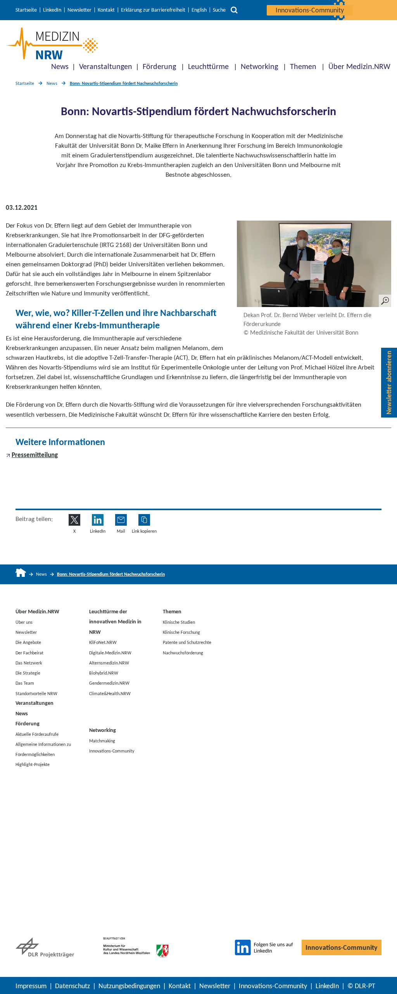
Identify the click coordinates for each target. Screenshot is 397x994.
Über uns (24, 622)
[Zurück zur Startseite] (52, 43)
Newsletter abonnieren (389, 382)
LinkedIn (52, 10)
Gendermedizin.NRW (109, 683)
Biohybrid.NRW (103, 673)
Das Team (25, 683)
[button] (144, 520)
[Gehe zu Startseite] (21, 574)
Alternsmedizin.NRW (109, 662)
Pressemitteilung (35, 455)
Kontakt (106, 10)
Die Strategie (28, 673)
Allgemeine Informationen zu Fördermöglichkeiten (43, 749)
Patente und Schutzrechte (187, 642)
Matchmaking (102, 741)
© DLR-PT (361, 986)
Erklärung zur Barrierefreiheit (153, 10)
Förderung (159, 66)
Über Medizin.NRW (359, 66)
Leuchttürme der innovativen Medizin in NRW (115, 621)
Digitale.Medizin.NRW (110, 652)
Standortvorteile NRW (36, 693)
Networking (259, 66)
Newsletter (79, 10)
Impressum (31, 986)
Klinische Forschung (181, 632)
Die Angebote (28, 642)
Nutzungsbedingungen (129, 986)
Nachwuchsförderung (183, 652)
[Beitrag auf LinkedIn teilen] (98, 520)
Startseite (26, 10)
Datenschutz (72, 986)
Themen (303, 66)
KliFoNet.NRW (103, 642)
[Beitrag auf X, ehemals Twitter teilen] (74, 520)
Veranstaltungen (105, 66)
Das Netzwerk (29, 662)
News (60, 66)
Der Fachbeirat (29, 652)
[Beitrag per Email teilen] (121, 520)
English (199, 10)
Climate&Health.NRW (110, 693)
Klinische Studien (179, 622)
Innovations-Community (310, 10)
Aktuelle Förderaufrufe (37, 734)
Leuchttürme (208, 66)
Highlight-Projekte (33, 764)
